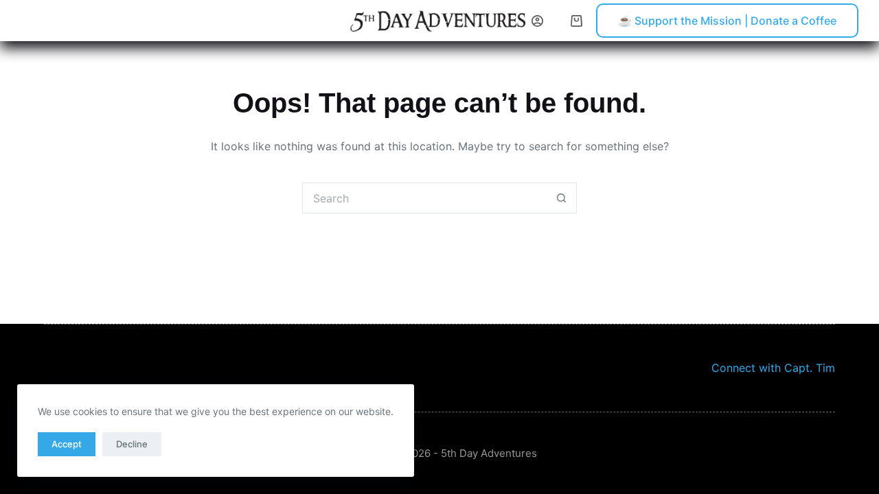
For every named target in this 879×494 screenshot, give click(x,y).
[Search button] (561, 198)
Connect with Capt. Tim (773, 368)
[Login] (537, 21)
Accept (67, 443)
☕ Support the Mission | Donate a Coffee (727, 20)
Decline (132, 443)
